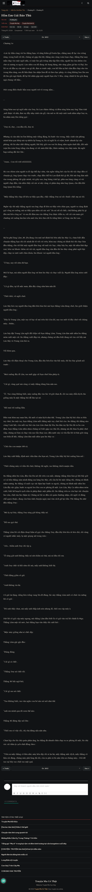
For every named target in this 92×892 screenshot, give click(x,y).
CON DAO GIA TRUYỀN (11, 871)
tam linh (33, 27)
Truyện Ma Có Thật (46, 881)
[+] (45, 793)
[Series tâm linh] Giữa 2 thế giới (14, 827)
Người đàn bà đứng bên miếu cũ (14, 854)
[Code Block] (36, 793)
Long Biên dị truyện (9, 860)
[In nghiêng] (17, 793)
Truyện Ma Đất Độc (9, 822)
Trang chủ (4, 10)
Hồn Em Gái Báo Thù (18, 10)
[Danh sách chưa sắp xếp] (30, 793)
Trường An (13, 20)
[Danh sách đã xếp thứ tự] (26, 793)
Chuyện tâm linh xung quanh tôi (14, 832)
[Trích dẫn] (33, 793)
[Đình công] (23, 793)
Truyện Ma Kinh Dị (28, 23)
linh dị (19, 27)
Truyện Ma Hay (15, 23)
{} (42, 793)
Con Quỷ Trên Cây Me (10, 866)
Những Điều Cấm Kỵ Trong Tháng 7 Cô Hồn (19, 838)
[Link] (39, 793)
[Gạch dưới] (20, 793)
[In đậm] (14, 793)
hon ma (12, 27)
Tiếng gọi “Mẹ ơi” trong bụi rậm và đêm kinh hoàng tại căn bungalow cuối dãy (33, 844)
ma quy (26, 27)
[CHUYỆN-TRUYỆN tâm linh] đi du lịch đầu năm (21, 849)
